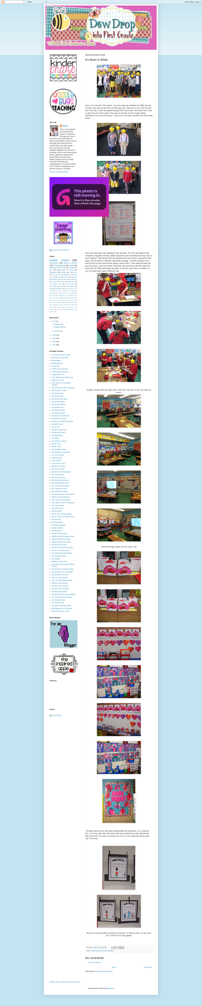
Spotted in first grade (59, 561)
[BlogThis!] (115, 947)
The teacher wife (58, 603)
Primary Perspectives (59, 533)
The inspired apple (59, 600)
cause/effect (70, 286)
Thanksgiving (59, 265)
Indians (63, 300)
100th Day (95, 951)
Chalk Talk (55, 366)
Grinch (62, 281)
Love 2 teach (56, 461)
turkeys (51, 311)
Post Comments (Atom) (104, 971)
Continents (73, 279)
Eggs (75, 293)
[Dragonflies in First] (79, 216)
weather (74, 277)
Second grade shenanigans (62, 553)
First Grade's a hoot (59, 390)
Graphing (71, 295)
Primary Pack (56, 531)
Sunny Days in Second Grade (63, 569)
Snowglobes (71, 302)
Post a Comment (95, 963)
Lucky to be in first (58, 463)
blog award (59, 304)
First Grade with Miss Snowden (63, 388)
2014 (54, 335)
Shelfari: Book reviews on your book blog (64, 982)
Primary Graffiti (57, 528)
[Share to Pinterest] (123, 947)
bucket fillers (70, 304)
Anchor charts (70, 291)
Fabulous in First (58, 380)
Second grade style (59, 556)
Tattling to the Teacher (60, 583)
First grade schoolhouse (61, 416)
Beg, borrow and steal (60, 358)
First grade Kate (57, 393)
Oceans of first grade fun (61, 497)
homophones (70, 307)
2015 (54, 321)
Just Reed (55, 438)
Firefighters (61, 295)
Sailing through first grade (61, 542)
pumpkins (59, 288)
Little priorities (57, 458)
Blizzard (51, 293)
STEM (62, 302)
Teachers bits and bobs (60, 589)
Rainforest (70, 281)
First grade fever (58, 407)
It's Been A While (60, 327)
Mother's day (53, 302)
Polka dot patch (57, 522)
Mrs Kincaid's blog (58, 477)
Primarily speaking (58, 525)
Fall (53, 295)
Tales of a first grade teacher (62, 580)
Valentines (110, 951)
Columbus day (66, 293)
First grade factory (58, 402)
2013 (54, 338)
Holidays (65, 298)
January (57, 331)
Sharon (65, 126)
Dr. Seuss (70, 270)
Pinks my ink (56, 519)
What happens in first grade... (62, 608)
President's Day (63, 277)
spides (72, 309)
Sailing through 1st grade (61, 539)
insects (51, 309)
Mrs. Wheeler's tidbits (59, 491)
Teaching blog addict (59, 592)
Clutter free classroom (60, 369)
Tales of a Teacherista (60, 578)
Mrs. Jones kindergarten (61, 486)
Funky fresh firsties (58, 432)
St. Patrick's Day (55, 284)
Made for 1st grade (59, 466)
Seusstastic (56, 559)
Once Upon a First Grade (61, 500)
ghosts (59, 307)
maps (51, 288)
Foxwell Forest (57, 424)
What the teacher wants (60, 611)
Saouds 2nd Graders (59, 545)
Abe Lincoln (103, 951)
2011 (54, 345)
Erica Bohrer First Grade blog (62, 377)
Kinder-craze (56, 444)
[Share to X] (117, 947)
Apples (59, 270)
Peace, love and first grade (61, 514)
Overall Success (58, 508)
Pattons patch (57, 511)
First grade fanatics (59, 404)
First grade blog (57, 396)
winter (71, 265)
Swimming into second (60, 575)
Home (114, 967)
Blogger (111, 988)
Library (72, 300)
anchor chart (69, 284)
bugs (51, 307)
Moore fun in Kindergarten (61, 472)
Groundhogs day (54, 298)
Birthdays (64, 279)
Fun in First (56, 427)
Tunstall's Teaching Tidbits (61, 606)
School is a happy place (60, 550)
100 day (68, 288)
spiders (65, 309)
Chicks (63, 268)
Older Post (148, 967)
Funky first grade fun (59, 430)
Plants (63, 272)
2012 (54, 342)
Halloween (53, 272)
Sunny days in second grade (62, 572)
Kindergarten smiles (59, 449)
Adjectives (67, 275)
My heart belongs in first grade (63, 494)
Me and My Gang (58, 469)
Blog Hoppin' (56, 360)
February (57, 324)
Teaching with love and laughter (63, 594)
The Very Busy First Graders (62, 597)
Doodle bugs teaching (60, 372)
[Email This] (112, 947)
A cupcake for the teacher (61, 355)
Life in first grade (58, 455)
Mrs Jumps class (58, 475)
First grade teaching (59, 418)
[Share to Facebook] (120, 947)
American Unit (59, 291)
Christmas (53, 263)
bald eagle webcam (56, 286)
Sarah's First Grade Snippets (62, 547)
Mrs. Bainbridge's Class (60, 483)
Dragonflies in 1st (58, 374)
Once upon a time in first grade (63, 503)
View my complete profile (58, 172)
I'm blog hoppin (57, 435)
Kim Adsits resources (59, 441)
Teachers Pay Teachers (60, 586)
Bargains (55, 279)
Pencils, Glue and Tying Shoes (63, 517)
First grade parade (58, 413)
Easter (54, 281)
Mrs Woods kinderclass (60, 480)
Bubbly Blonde (57, 363)
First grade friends (58, 410)
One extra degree (58, 506)
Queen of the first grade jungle (63, 536)
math (58, 309)
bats (50, 304)
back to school (70, 263)
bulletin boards (59, 260)
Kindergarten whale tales (61, 452)
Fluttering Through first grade (62, 421)
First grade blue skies (59, 399)
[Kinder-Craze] (63, 81)
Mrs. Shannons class (59, 489)
